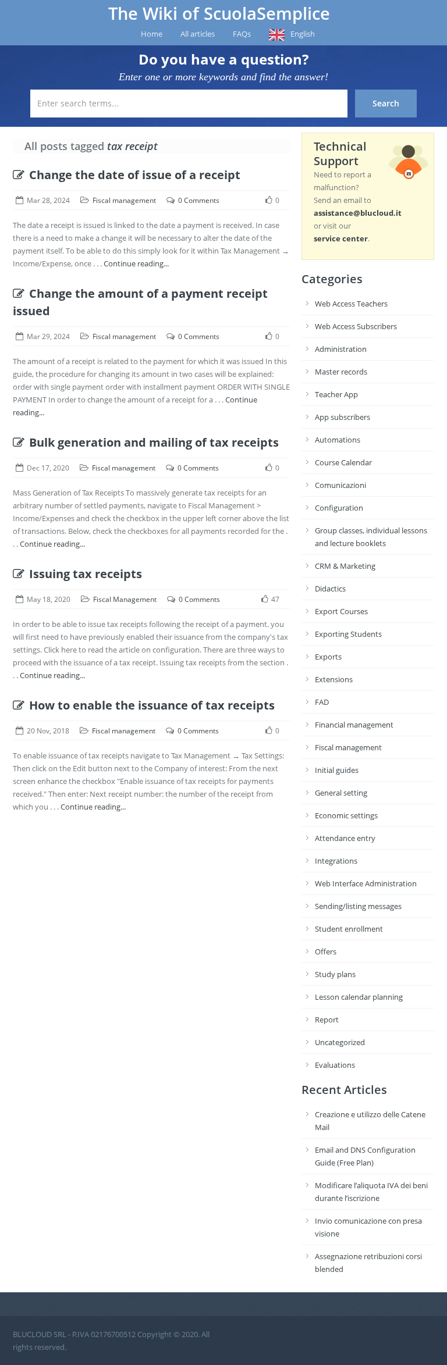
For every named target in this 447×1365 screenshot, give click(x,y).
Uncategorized (340, 1042)
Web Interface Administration (366, 883)
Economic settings (346, 815)
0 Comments (198, 200)
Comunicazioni (340, 485)
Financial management (354, 724)
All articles (197, 33)
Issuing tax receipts (85, 574)
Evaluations (335, 1065)
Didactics (330, 588)
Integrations (336, 861)
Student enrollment (349, 929)
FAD (322, 702)
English (302, 33)
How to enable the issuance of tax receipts (152, 705)
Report (327, 1019)
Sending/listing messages (358, 906)
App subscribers (342, 417)
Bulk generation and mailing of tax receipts (154, 442)
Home (151, 33)
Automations (337, 439)
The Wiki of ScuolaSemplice (219, 13)
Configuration (339, 507)
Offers (325, 951)
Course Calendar (343, 462)
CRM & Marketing (345, 566)
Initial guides (337, 770)
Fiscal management (124, 200)
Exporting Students (348, 634)
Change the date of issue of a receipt (134, 175)
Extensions (334, 679)
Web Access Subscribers (356, 326)
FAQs (242, 33)
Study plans (335, 974)
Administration (341, 349)
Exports (328, 656)
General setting (341, 792)
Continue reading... (136, 263)
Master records (341, 371)
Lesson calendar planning (359, 997)
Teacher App (336, 394)
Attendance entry (345, 838)
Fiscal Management (125, 599)
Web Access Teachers (351, 303)
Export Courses (341, 611)
